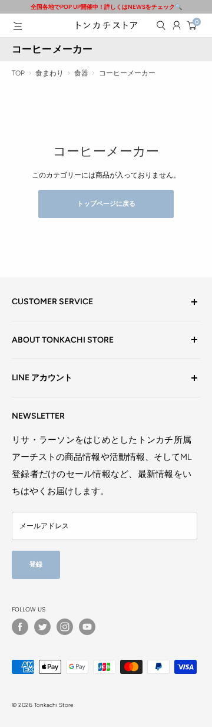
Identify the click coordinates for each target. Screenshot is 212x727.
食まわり (49, 73)
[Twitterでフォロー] (42, 627)
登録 (35, 564)
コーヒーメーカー (127, 73)
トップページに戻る (106, 204)
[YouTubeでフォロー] (87, 627)
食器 (81, 73)
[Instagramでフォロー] (65, 627)
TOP (18, 73)
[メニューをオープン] (18, 26)
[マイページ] (177, 25)
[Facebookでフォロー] (20, 627)
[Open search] (161, 25)
